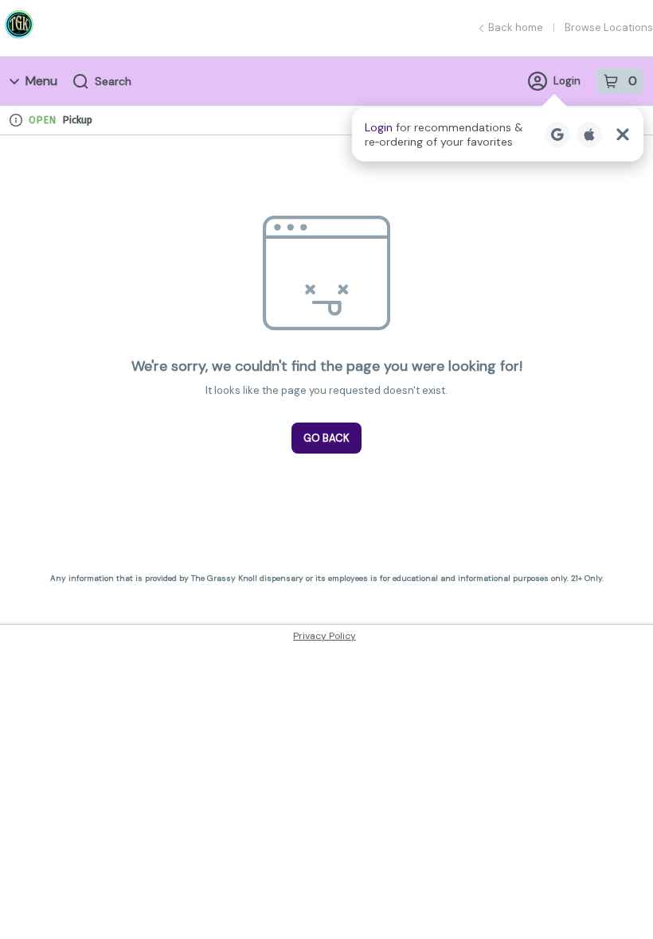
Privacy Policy (324, 635)
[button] (497, 134)
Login (567, 81)
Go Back (326, 438)
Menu (41, 80)
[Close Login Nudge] (623, 134)
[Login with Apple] (589, 134)
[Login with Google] (557, 134)
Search (113, 81)
